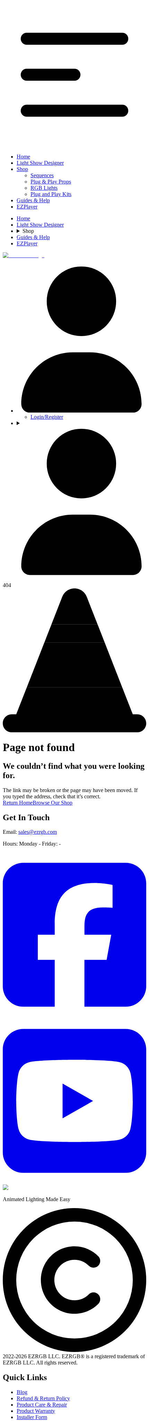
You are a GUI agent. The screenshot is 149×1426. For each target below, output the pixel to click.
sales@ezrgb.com (37, 832)
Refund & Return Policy (43, 1398)
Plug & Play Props (50, 182)
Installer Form (32, 1417)
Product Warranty (36, 1411)
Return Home (18, 803)
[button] (74, 75)
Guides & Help (33, 200)
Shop (22, 169)
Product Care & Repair (42, 1405)
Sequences (42, 175)
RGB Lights (44, 188)
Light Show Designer (40, 163)
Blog (22, 1392)
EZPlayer (27, 207)
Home (23, 157)
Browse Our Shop (52, 803)
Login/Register (46, 417)
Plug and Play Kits (50, 194)
